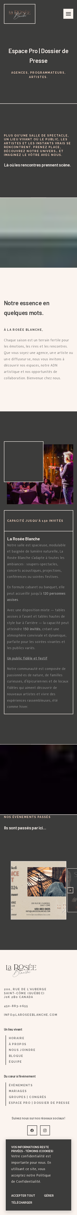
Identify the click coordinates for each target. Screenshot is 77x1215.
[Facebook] (32, 1130)
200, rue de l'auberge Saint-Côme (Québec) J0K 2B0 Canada (25, 993)
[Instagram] (45, 1130)
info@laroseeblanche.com (30, 1014)
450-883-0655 (16, 1006)
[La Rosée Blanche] (19, 13)
